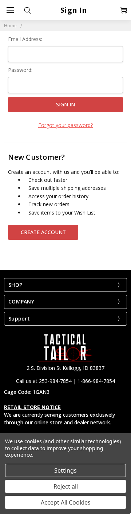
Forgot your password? (65, 125)
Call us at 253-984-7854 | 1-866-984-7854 (65, 381)
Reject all (65, 486)
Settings (65, 470)
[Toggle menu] (10, 10)
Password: (20, 69)
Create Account (43, 232)
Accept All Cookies (66, 502)
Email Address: (25, 39)
